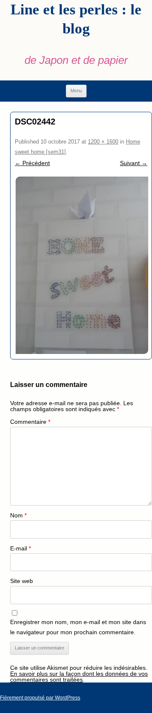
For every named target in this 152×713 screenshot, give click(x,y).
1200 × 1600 (103, 141)
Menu (76, 90)
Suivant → (133, 163)
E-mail (20, 548)
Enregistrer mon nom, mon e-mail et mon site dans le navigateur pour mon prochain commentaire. (78, 627)
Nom (18, 515)
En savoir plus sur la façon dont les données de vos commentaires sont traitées (79, 676)
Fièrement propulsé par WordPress (40, 698)
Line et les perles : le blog (76, 19)
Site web (21, 581)
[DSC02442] (81, 265)
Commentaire (30, 421)
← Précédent (32, 163)
